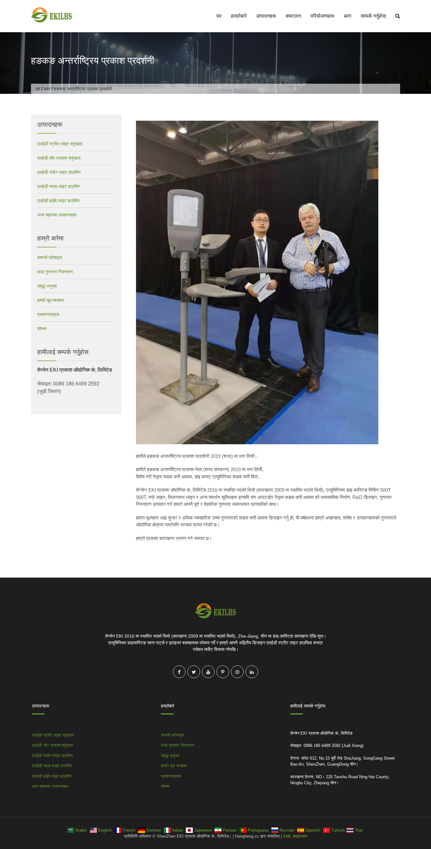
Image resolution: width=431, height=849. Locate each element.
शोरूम (41, 328)
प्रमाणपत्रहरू (48, 314)
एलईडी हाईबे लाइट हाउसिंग (58, 200)
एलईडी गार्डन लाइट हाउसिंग (58, 172)
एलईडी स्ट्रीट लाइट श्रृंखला (59, 143)
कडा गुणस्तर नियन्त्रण (55, 271)
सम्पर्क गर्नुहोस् (373, 16)
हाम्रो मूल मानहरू (50, 300)
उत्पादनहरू (266, 16)
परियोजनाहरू (322, 16)
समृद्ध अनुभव (47, 285)
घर (218, 16)
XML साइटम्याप (295, 836)
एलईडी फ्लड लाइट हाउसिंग (58, 186)
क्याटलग (293, 16)
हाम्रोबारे (239, 16)
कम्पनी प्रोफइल (49, 257)
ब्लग (347, 16)
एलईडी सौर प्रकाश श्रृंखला (58, 158)
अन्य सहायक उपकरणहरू (56, 214)
